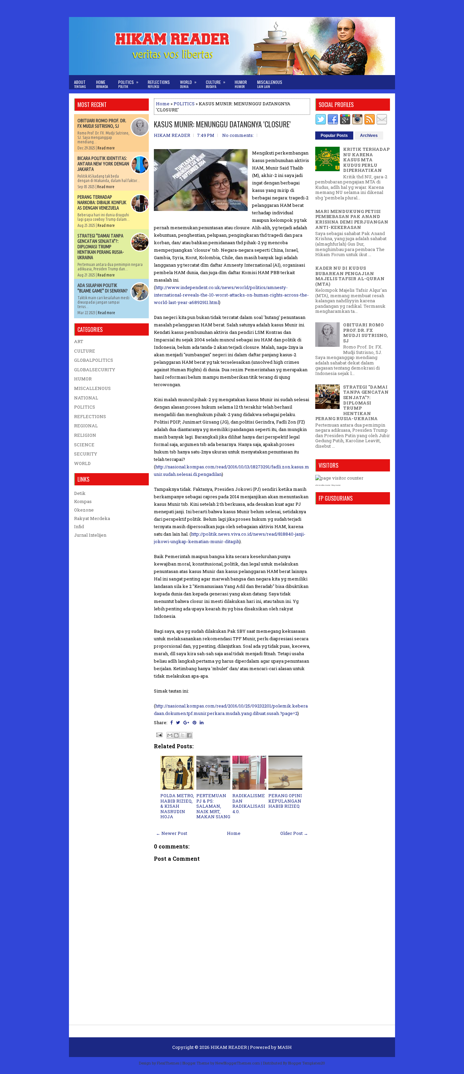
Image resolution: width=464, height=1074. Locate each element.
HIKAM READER (229, 1047)
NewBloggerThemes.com (237, 1063)
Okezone (84, 510)
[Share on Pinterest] (194, 722)
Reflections (159, 84)
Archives (369, 135)
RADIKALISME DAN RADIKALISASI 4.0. (248, 803)
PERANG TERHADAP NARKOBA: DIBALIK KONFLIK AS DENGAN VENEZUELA (101, 202)
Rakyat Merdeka (92, 518)
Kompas (83, 501)
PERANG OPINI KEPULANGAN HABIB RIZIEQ (285, 800)
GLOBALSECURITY (94, 369)
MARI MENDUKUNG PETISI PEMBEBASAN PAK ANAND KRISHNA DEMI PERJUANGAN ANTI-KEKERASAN (351, 219)
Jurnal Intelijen (90, 535)
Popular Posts (334, 135)
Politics (128, 84)
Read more (106, 148)
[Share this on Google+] (186, 722)
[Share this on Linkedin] (201, 722)
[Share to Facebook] (189, 735)
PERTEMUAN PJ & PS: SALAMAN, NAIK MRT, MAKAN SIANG (213, 806)
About (80, 84)
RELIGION (85, 435)
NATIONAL (86, 398)
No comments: (238, 135)
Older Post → (294, 833)
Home (102, 84)
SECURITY (85, 454)
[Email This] (169, 735)
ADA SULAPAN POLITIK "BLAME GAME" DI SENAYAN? (102, 288)
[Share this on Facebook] (171, 722)
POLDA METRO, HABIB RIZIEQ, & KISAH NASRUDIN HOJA (177, 806)
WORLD (82, 463)
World (188, 84)
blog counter (336, 485)
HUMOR (83, 379)
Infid (79, 526)
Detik (80, 493)
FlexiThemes (168, 1063)
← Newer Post (171, 833)
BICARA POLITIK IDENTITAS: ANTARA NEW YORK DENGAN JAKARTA (103, 164)
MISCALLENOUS (92, 388)
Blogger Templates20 (306, 1063)
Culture (215, 84)
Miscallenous (269, 84)
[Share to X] (182, 735)
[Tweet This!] (178, 722)
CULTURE (84, 351)
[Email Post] (158, 734)
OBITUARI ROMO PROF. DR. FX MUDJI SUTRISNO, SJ (101, 123)
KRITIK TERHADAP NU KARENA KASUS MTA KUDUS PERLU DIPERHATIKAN (366, 159)
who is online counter (323, 485)
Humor (241, 84)
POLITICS (184, 104)
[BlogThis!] (176, 735)
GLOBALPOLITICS (93, 360)
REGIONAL (86, 426)
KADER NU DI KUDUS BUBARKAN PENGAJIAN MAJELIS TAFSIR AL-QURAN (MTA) (350, 276)
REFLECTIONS (90, 416)
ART (78, 341)
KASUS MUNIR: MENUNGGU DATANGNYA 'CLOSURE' (222, 124)
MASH (285, 1047)
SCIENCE (84, 445)
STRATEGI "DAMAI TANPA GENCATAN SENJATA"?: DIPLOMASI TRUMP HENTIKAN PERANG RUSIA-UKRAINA (100, 246)
